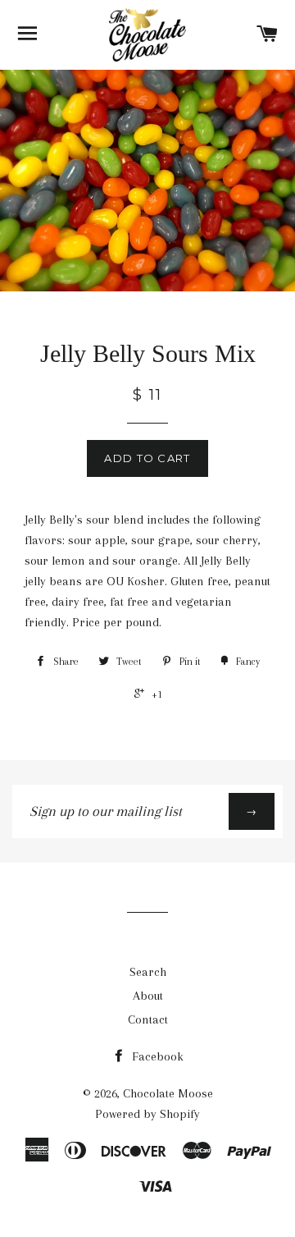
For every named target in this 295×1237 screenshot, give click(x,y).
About (148, 995)
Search (147, 971)
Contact (148, 1019)
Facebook (156, 1056)
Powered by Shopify (147, 1113)
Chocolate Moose (168, 1093)
